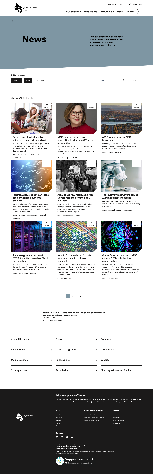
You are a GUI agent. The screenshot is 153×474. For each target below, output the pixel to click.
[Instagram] (62, 437)
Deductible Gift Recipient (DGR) (69, 453)
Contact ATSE (116, 415)
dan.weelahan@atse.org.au (53, 320)
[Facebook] (67, 437)
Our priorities (73, 11)
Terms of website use (118, 420)
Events (130, 11)
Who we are (90, 11)
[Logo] (25, 437)
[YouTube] (72, 437)
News (120, 11)
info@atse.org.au (72, 448)
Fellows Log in (137, 4)
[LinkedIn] (57, 437)
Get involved (112, 4)
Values (57, 425)
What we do (107, 11)
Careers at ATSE (117, 423)
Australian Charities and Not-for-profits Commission (99, 451)
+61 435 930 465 (49, 317)
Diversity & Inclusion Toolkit (92, 420)
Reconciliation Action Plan (91, 415)
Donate (121, 4)
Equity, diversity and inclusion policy (94, 417)
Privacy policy (116, 417)
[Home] (12, 21)
